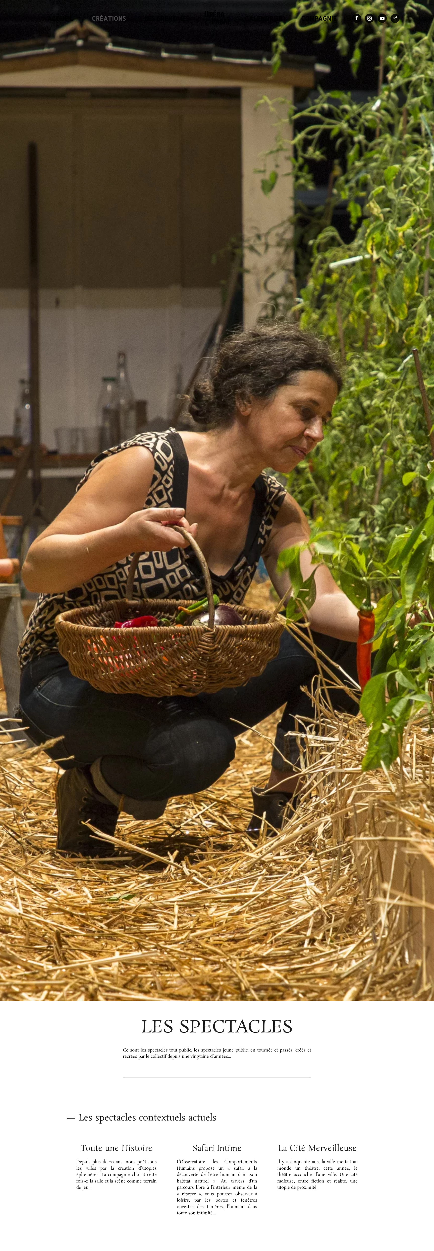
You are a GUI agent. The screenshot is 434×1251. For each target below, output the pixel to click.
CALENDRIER (264, 18)
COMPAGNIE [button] (319, 18)
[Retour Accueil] (217, 18)
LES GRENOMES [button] (166, 18)
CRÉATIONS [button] (109, 18)
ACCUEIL (60, 18)
